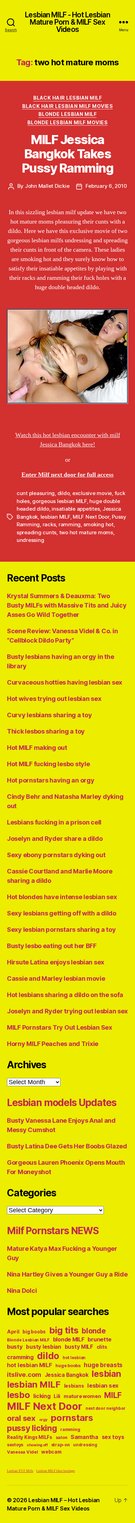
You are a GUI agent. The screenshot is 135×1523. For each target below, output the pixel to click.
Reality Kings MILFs (29, 1437)
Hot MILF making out (37, 747)
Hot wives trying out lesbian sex (54, 698)
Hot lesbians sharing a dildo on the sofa (65, 994)
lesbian (106, 1374)
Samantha (84, 1437)
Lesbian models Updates (61, 1102)
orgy (43, 1419)
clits (102, 1347)
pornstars (72, 1417)
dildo (63, 493)
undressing (30, 540)
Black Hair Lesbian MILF (67, 98)
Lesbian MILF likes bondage (55, 1471)
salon (62, 1437)
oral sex (21, 1418)
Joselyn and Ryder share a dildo (55, 838)
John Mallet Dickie (47, 186)
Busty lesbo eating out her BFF (52, 945)
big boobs (34, 1331)
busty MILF (79, 1347)
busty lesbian (43, 1347)
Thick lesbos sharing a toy (46, 731)
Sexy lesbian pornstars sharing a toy (61, 929)
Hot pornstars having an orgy (50, 780)
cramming (20, 1357)
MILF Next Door (91, 516)
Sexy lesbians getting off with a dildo (61, 913)
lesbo (18, 1395)
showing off (37, 1445)
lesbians (74, 1386)
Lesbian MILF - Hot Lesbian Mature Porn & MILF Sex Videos (67, 22)
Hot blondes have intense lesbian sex (62, 897)
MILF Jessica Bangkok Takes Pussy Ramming (68, 154)
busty (15, 1346)
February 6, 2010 (106, 186)
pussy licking (32, 1428)
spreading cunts (36, 532)
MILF (113, 1395)
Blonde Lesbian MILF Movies (67, 122)
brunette (99, 1339)
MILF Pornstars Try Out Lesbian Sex (59, 1027)
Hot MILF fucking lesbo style (48, 764)
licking (41, 1396)
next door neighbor (106, 1408)
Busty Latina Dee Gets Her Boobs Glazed (67, 1146)
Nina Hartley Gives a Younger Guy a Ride (67, 1274)
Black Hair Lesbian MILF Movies (67, 106)
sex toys (113, 1437)
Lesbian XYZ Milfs (20, 1471)
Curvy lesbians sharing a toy (49, 715)
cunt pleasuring (36, 493)
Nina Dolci (22, 1290)
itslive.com (24, 1375)
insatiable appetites (76, 508)
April (13, 1331)
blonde (94, 1331)
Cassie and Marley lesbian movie (56, 978)
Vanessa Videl (22, 1452)
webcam (51, 1452)
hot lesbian (74, 1357)
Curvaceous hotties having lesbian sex (64, 682)
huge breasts (103, 1365)
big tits (64, 1330)
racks (49, 524)
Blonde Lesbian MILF (67, 114)
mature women (82, 1396)
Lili (57, 1396)
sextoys (15, 1444)
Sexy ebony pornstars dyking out (56, 855)
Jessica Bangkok (67, 1375)
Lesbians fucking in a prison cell (54, 822)
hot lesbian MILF (29, 1365)
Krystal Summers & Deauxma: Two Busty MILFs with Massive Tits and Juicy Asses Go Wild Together (66, 605)
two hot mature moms (86, 532)
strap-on (60, 1444)
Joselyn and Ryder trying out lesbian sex (67, 1011)
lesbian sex (102, 1385)
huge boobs (67, 1365)
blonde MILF (68, 1339)
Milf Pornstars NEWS (53, 1231)
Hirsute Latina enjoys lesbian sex (55, 962)
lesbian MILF (55, 516)
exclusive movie (92, 493)
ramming (69, 524)
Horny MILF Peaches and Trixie (52, 1043)
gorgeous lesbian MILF (59, 501)
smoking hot (98, 524)
